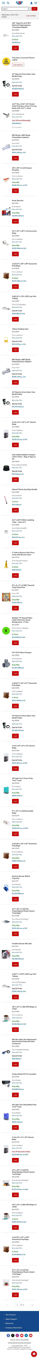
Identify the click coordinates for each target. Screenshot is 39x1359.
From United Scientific (19, 465)
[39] (6, 402)
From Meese (16, 786)
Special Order (17, 86)
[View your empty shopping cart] (35, 3)
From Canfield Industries (20, 1050)
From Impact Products (19, 561)
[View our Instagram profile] (17, 1335)
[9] (6, 823)
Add (15, 48)
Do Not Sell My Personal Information (19, 1342)
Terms (18, 1339)
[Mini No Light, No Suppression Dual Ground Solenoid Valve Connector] (6, 1052)
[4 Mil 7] (6, 986)
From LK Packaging (18, 304)
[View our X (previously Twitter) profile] (13, 1335)
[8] (6, 597)
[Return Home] (19, 3)
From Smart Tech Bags (20, 919)
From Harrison (17, 659)
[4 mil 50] (6, 695)
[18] (6, 179)
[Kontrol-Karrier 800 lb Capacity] (6, 888)
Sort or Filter (31, 16)
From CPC (16, 143)
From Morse (16, 207)
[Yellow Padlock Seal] (6, 340)
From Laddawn (17, 176)
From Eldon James (18, 33)
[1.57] (6, 115)
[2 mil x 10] (6, 757)
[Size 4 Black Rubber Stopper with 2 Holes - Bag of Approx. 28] (6, 467)
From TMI (15, 593)
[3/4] (6, 532)
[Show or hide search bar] (8, 3)
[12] (6, 1283)
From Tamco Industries (20, 628)
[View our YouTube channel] (22, 1335)
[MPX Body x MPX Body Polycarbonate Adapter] (6, 371)
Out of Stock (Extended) (21, 120)
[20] (6, 663)
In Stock (15, 40)
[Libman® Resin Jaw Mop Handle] (6, 500)
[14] (6, 921)
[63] (6, 726)
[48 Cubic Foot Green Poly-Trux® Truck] (6, 790)
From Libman (17, 495)
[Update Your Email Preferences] (31, 1335)
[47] (6, 84)
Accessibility (25, 1339)
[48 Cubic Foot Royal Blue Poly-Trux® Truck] (6, 1116)
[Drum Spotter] (6, 211)
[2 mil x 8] (6, 1149)
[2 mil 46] (6, 1249)
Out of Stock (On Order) (21, 1152)
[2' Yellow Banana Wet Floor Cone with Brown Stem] (6, 564)
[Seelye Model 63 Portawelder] (6, 1085)
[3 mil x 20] (6, 434)
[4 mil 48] (6, 855)
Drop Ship (15, 182)
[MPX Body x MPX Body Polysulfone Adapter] (6, 147)
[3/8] (6, 36)
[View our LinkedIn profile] (26, 1335)
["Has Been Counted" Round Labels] (6, 61)
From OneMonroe (18, 114)
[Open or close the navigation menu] (3, 3)
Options (18, 65)
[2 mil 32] (6, 275)
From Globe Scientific (19, 528)
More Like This (17, 36)
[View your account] (31, 3)
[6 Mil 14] (6, 308)
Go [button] (34, 9)
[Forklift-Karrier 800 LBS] (6, 954)
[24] (6, 243)
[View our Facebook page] (8, 1335)
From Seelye (16, 1080)
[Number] (6, 630)
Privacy (12, 1339)
